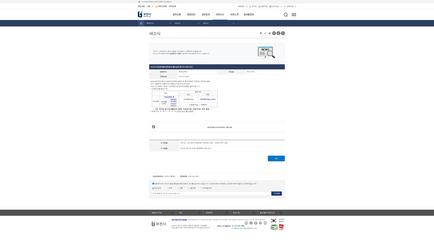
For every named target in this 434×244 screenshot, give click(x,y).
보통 (181, 188)
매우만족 (157, 188)
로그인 (254, 6)
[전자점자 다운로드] (278, 33)
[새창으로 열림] (277, 220)
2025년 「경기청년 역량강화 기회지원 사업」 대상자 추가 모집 (204, 143)
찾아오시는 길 (243, 220)
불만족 (193, 188)
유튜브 (265, 223)
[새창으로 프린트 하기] (270, 33)
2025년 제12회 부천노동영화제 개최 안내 (195, 148)
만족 (170, 188)
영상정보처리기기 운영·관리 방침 (200, 220)
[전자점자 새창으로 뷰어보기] (274, 33)
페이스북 (250, 223)
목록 (276, 158)
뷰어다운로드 (260, 220)
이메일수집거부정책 (220, 220)
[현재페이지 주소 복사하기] (265, 33)
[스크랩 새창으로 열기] (261, 33)
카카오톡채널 (255, 223)
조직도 (251, 220)
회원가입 (264, 6)
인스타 (260, 223)
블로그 (246, 223)
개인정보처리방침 (179, 220)
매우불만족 (207, 188)
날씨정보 (241, 6)
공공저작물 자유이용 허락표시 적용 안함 (219, 127)
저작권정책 (233, 220)
